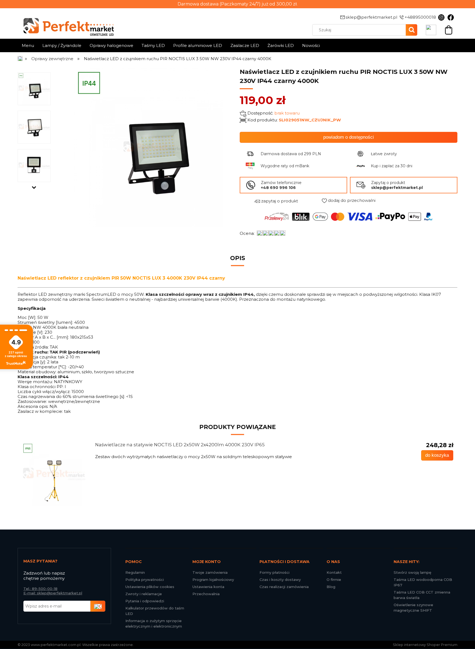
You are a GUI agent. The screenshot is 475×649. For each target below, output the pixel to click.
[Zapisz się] (97, 606)
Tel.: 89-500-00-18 (40, 588)
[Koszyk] (448, 29)
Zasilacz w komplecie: (40, 411)
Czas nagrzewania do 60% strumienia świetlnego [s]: (71, 396)
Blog (331, 586)
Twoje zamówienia (210, 572)
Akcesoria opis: (33, 406)
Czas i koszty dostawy (280, 579)
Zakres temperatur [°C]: (42, 366)
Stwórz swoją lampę (412, 572)
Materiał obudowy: (37, 371)
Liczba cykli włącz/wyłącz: (44, 391)
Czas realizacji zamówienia (284, 586)
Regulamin (135, 572)
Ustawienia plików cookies (149, 586)
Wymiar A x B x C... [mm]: (43, 337)
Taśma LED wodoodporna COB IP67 (423, 582)
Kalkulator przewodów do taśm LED (154, 611)
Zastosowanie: (32, 401)
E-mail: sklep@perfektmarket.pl (52, 593)
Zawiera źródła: (33, 347)
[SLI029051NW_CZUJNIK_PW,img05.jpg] (34, 165)
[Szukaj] (411, 30)
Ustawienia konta (208, 586)
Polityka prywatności (144, 579)
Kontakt (334, 572)
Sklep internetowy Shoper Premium (425, 644)
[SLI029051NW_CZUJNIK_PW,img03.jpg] (34, 126)
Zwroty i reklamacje (143, 594)
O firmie (334, 579)
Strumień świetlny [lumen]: (45, 322)
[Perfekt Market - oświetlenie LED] (66, 23)
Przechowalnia (206, 594)
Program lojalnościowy (213, 579)
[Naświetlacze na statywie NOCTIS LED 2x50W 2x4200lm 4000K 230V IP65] (54, 474)
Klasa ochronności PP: (40, 386)
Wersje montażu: (35, 381)
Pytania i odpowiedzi (144, 601)
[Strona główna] (20, 58)
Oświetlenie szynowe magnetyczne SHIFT (413, 607)
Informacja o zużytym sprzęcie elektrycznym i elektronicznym (153, 623)
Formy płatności (274, 572)
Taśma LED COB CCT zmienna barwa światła (422, 595)
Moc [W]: (27, 317)
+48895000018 (420, 17)
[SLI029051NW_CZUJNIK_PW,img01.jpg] (34, 88)
